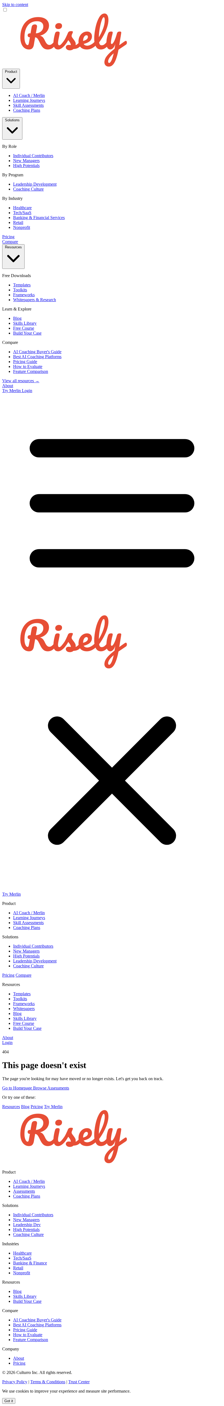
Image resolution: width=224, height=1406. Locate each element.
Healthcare (22, 207)
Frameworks (24, 294)
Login (27, 390)
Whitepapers (24, 1008)
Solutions (12, 120)
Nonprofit (21, 227)
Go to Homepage (17, 1088)
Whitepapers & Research (34, 299)
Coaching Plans (26, 110)
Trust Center (79, 1381)
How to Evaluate (27, 366)
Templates (22, 285)
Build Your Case (27, 333)
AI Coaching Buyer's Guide (37, 351)
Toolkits (20, 289)
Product (11, 72)
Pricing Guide (25, 361)
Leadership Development (35, 184)
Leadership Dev (27, 1224)
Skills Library (25, 323)
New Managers (26, 160)
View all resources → (20, 380)
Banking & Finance (30, 1263)
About (7, 385)
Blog (17, 318)
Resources (13, 247)
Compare (10, 241)
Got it (8, 1401)
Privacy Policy (14, 1381)
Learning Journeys (29, 100)
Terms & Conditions (47, 1381)
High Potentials (26, 165)
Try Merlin (12, 390)
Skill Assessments (28, 105)
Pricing (8, 236)
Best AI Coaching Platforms (37, 356)
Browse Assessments (51, 1088)
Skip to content (15, 4)
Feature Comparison (30, 371)
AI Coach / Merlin (29, 95)
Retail (18, 222)
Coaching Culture (28, 189)
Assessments (24, 1191)
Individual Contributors (33, 155)
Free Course (23, 328)
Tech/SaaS (22, 212)
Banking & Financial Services (39, 217)
